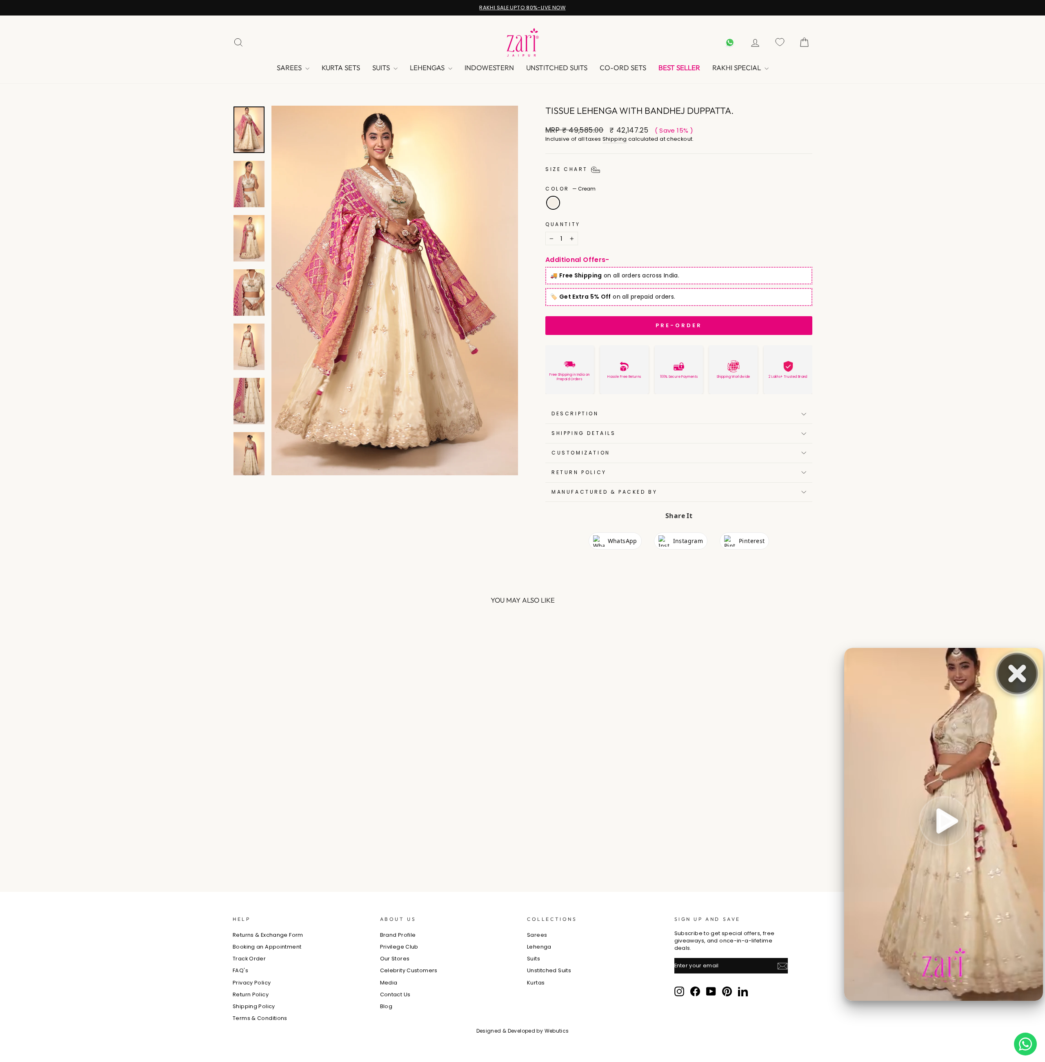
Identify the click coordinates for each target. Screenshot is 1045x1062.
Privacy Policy (252, 982)
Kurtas (536, 982)
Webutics (557, 1030)
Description (575, 413)
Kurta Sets (341, 67)
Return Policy (579, 472)
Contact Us (395, 994)
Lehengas (428, 67)
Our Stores (395, 958)
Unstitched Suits (556, 67)
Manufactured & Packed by (604, 491)
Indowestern (489, 67)
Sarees (290, 67)
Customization (580, 452)
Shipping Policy (254, 1006)
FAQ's (240, 970)
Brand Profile (398, 934)
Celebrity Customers (409, 970)
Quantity (562, 224)
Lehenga (539, 946)
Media (389, 982)
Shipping (615, 138)
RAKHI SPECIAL (737, 67)
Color (570, 189)
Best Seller (679, 67)
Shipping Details (583, 433)
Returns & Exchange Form (268, 934)
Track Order (249, 958)
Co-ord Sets (623, 67)
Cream (553, 203)
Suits (381, 67)
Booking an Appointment (267, 946)
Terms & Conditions (260, 1018)
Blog (386, 1006)
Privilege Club (399, 946)
